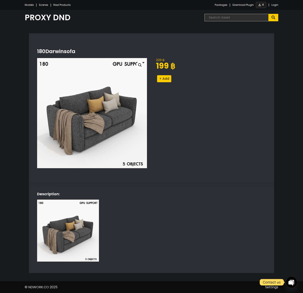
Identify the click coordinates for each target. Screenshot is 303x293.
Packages (221, 5)
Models (29, 5)
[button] (140, 65)
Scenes (43, 5)
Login (274, 5)
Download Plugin (243, 5)
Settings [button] (271, 287)
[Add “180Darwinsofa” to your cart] (164, 78)
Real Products (62, 5)
